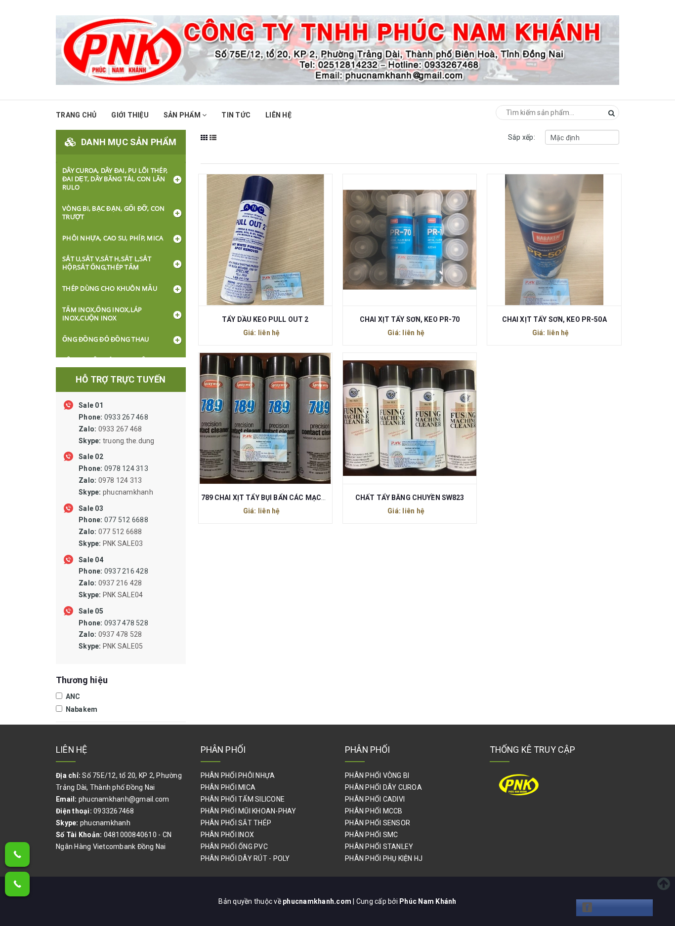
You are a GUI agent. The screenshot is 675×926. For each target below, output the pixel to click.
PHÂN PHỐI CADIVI (375, 799)
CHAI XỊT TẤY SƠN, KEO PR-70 (410, 319)
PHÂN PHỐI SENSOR (377, 823)
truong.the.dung (129, 441)
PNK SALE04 (123, 595)
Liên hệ (278, 115)
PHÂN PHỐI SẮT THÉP (236, 823)
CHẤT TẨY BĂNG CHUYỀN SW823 (409, 498)
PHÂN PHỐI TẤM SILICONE (243, 799)
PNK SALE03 (123, 543)
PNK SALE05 (123, 646)
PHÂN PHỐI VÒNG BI (377, 775)
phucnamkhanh (128, 492)
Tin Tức (236, 115)
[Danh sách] (213, 144)
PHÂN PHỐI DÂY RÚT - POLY (245, 858)
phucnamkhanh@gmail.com (124, 799)
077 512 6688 (113, 531)
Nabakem (80, 709)
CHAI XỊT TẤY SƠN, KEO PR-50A (554, 319)
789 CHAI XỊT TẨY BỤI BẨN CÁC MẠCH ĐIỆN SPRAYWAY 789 (298, 498)
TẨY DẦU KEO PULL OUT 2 (265, 319)
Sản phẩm (183, 115)
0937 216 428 (113, 583)
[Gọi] (17, 854)
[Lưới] (204, 144)
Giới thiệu (130, 115)
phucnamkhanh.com (318, 901)
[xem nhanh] (276, 239)
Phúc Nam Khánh (428, 901)
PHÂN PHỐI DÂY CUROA (383, 787)
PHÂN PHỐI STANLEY (379, 846)
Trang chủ (76, 115)
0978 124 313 (116, 480)
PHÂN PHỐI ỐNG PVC (234, 846)
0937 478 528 (113, 635)
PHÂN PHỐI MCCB (374, 811)
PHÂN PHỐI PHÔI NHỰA (238, 775)
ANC (72, 696)
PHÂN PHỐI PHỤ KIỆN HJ (383, 858)
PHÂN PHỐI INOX (227, 835)
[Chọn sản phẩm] (254, 239)
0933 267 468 (117, 429)
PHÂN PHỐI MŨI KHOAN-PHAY (248, 811)
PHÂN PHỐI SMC (371, 835)
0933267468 (113, 811)
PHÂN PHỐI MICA (228, 787)
